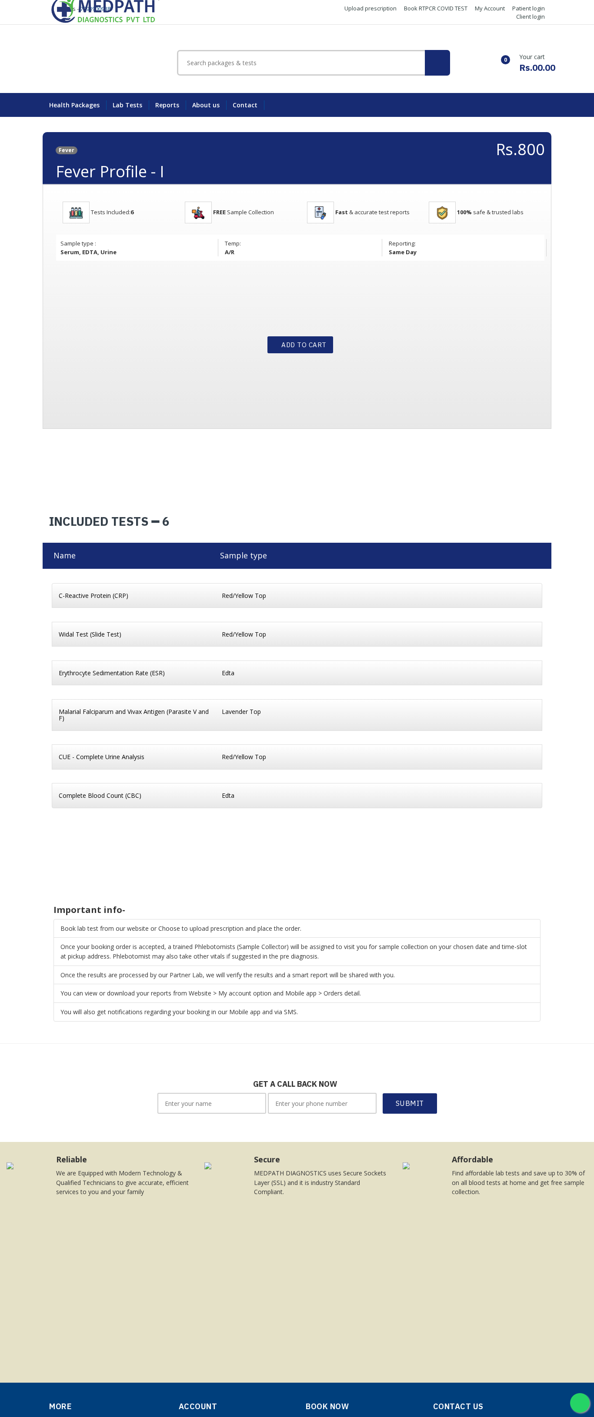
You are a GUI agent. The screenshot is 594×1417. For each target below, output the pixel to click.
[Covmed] (106, 8)
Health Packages (74, 105)
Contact (245, 105)
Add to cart (303, 345)
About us (206, 105)
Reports (167, 105)
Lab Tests (127, 105)
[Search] (437, 63)
